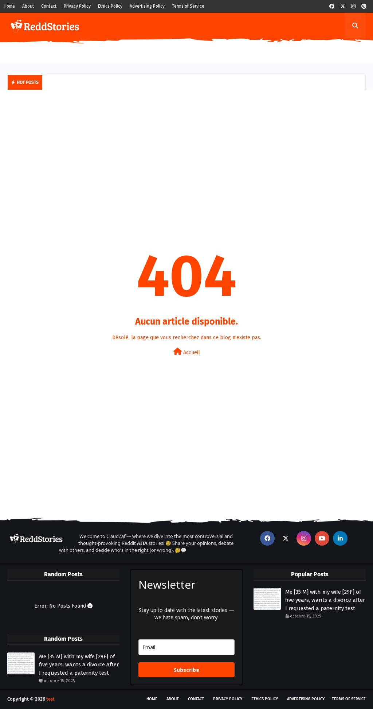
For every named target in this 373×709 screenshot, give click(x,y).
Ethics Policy (110, 6)
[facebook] (331, 6)
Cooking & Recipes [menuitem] (204, 51)
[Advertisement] (186, 152)
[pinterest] (363, 6)
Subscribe (186, 669)
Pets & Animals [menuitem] (292, 51)
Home (9, 6)
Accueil (191, 352)
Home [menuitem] (19, 51)
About (28, 6)
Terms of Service (188, 6)
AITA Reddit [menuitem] (50, 51)
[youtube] (322, 538)
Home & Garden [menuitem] (111, 51)
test (50, 699)
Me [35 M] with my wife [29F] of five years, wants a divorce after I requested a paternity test (79, 664)
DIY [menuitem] (78, 51)
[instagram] (353, 6)
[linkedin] (340, 538)
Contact (48, 6)
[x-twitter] (342, 6)
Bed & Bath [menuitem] (250, 51)
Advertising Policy (147, 6)
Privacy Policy (77, 6)
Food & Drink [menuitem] (156, 51)
